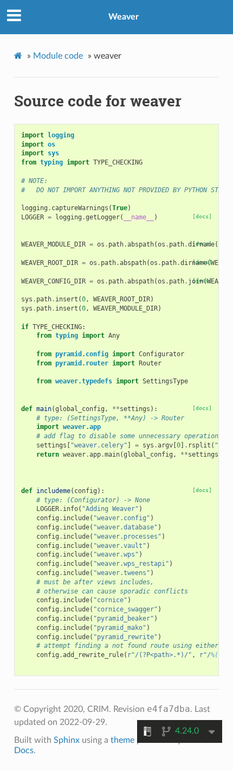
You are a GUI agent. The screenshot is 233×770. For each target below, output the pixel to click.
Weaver (123, 16)
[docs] (202, 216)
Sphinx (67, 740)
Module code (58, 56)
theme (122, 740)
